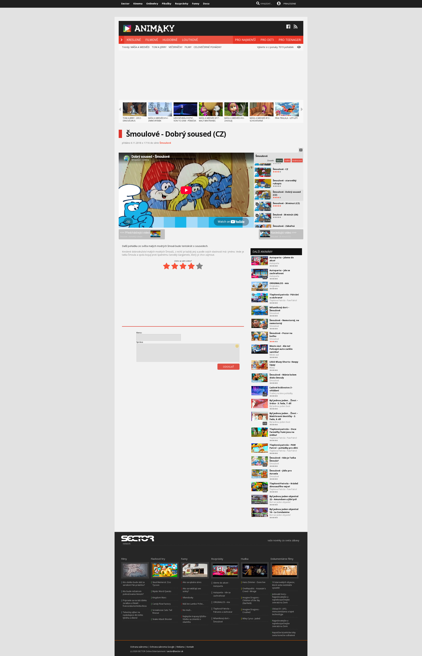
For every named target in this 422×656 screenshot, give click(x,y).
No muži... (187, 610)
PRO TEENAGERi (290, 40)
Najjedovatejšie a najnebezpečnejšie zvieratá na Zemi (281, 623)
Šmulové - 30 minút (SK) (285, 214)
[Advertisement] (211, 75)
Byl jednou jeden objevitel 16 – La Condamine (284, 511)
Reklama (180, 646)
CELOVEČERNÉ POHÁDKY (207, 47)
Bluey (272, 367)
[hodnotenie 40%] (175, 266)
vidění (287, 160)
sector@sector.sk (175, 651)
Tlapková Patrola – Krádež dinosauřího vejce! (284, 485)
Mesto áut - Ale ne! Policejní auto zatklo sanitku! (281, 348)
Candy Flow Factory (161, 603)
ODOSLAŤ (228, 366)
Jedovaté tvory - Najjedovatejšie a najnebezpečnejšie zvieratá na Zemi (281, 598)
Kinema (137, 3)
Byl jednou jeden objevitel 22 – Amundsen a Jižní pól (284, 498)
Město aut (274, 354)
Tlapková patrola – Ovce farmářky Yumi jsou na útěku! (283, 432)
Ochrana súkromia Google (162, 646)
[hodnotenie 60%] (183, 266)
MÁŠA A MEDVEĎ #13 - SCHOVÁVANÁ (260, 119)
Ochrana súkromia (139, 646)
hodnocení (297, 160)
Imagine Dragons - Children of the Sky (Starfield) (251, 600)
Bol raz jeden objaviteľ (280, 502)
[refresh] (231, 376)
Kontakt (190, 646)
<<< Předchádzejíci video (135, 234)
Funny (195, 3)
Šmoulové (165, 142)
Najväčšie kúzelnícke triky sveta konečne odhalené (284, 634)
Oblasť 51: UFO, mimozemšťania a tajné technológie (283, 611)
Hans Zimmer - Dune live (253, 582)
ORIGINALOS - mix (279, 283)
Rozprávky (181, 3)
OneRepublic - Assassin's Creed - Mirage (254, 590)
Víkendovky (188, 597)
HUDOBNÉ (170, 40)
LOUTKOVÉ (190, 40)
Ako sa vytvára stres (192, 582)
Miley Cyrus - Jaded (251, 618)
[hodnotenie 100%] (199, 266)
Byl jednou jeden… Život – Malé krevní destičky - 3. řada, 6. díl (284, 416)
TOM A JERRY (159, 47)
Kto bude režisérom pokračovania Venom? (133, 593)
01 (224, 375)
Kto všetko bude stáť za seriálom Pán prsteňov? (134, 583)
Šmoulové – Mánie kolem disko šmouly (283, 376)
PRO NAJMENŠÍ (245, 40)
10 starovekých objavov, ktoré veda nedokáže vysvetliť (283, 585)
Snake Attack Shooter (162, 619)
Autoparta (274, 263)
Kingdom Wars (159, 597)
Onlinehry (152, 3)
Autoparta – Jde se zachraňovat (280, 272)
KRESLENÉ (134, 40)
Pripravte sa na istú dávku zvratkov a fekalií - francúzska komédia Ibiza (135, 603)
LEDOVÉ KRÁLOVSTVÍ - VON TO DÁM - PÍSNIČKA (185, 119)
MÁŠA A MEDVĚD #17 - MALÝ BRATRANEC (209, 119)
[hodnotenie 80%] (191, 266)
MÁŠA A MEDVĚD (140, 47)
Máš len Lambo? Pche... (193, 603)
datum (279, 160)
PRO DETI (267, 40)
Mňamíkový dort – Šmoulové (279, 309)
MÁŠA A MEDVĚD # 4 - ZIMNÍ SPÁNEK (158, 119)
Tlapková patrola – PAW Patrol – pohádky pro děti (284, 446)
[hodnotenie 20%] (166, 266)
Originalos (274, 286)
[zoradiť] (239, 376)
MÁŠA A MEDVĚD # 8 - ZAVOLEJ (234, 119)
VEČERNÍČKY (175, 47)
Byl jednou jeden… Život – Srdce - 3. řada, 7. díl (284, 402)
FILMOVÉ (151, 40)
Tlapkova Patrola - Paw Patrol (283, 300)
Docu (206, 3)
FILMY (188, 47)
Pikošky (166, 3)
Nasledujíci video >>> (283, 234)
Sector (125, 3)
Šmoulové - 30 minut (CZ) (286, 203)
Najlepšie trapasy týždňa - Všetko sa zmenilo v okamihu (195, 619)
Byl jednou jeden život (280, 406)
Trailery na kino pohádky (281, 393)
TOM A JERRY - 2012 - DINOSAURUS (132, 119)
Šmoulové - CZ (280, 169)
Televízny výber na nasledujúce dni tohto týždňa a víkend (133, 615)
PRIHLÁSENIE (290, 3)
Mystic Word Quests (161, 591)
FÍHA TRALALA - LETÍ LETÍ (286, 118)
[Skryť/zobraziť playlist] (300, 150)
